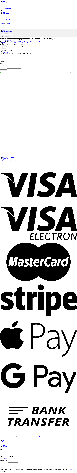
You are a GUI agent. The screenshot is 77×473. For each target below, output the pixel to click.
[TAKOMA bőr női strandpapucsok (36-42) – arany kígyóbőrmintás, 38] (14, 42)
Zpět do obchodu (8, 40)
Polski (7, 7)
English (9, 8)
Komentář (2, 61)
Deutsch (10, 9)
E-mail (1, 65)
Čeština (4, 2)
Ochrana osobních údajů (7, 159)
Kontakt (3, 32)
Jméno (1, 63)
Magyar (7, 6)
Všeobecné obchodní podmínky (8, 157)
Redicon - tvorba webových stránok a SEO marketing (30, 436)
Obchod (3, 30)
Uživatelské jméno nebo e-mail (6, 452)
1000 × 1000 (13, 41)
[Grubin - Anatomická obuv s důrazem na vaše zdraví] (5, 23)
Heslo (1, 454)
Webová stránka (3, 67)
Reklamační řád (5, 158)
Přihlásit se (11, 456)
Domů (3, 29)
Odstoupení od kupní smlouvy (8, 160)
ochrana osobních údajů (71, 469)
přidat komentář (19, 48)
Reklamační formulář (6, 161)
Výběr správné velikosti (7, 31)
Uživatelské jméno (4, 462)
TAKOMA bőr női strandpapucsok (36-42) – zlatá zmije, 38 (28, 41)
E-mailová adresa (3, 465)
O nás (3, 162)
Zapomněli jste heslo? (4, 458)
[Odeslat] (2, 36)
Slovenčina (12, 4)
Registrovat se (2, 471)
